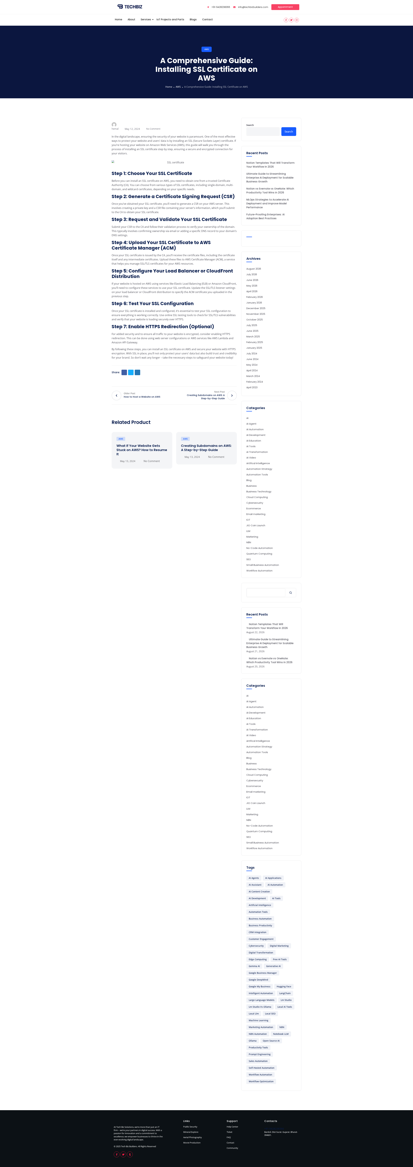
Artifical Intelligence (258, 463)
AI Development (256, 435)
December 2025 (255, 308)
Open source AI (271, 1040)
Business (251, 486)
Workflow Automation (259, 570)
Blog (249, 480)
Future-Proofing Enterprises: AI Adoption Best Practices (265, 216)
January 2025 (254, 348)
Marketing (252, 536)
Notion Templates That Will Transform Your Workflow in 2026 (270, 164)
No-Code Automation (259, 548)
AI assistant (255, 884)
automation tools (258, 911)
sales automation (258, 1061)
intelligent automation (261, 993)
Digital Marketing (279, 945)
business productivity (260, 925)
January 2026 (254, 302)
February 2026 (254, 297)
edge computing (258, 959)
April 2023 (251, 387)
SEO (248, 559)
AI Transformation (257, 452)
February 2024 (254, 381)
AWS (206, 49)
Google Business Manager (263, 972)
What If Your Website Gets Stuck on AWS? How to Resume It (141, 449)
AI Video (251, 457)
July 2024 (251, 353)
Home (118, 19)
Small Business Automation (262, 565)
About (131, 19)
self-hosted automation (261, 1067)
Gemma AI (254, 966)
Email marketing (255, 514)
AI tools (276, 898)
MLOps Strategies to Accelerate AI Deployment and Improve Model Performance (267, 203)
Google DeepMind (258, 979)
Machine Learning (258, 1020)
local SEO (270, 1013)
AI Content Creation (259, 891)
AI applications (273, 877)
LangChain (285, 993)
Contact (207, 19)
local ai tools (284, 1006)
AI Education (253, 440)
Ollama (253, 1040)
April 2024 (252, 370)
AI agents (254, 877)
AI (247, 418)
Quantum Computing (259, 553)
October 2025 (254, 319)
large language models (261, 1000)
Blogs (193, 19)
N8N (248, 542)
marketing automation (261, 1027)
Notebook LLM (281, 1033)
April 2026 (251, 291)
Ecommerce (253, 508)
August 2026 (253, 268)
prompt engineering (260, 1054)
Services (146, 19)
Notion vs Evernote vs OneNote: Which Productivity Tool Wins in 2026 (270, 190)
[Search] (290, 592)
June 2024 (252, 359)
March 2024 (253, 376)
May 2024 (251, 364)
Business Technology (258, 491)
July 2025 (251, 325)
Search (250, 125)
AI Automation (255, 429)
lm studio (286, 1000)
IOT (248, 519)
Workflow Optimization (261, 1081)
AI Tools (251, 446)
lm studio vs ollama (260, 1006)
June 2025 (252, 331)
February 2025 (254, 342)
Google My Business (259, 986)
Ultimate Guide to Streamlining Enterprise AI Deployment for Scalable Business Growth (269, 177)
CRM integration (257, 932)
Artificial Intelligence (260, 905)
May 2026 (251, 285)
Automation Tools (257, 474)
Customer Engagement (261, 939)
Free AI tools (280, 959)
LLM (248, 531)
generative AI (273, 966)
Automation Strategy (259, 469)
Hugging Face (284, 986)
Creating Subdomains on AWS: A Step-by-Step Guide (206, 447)
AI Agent (251, 423)
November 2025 (255, 314)
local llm (254, 1013)
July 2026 (251, 274)
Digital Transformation (261, 952)
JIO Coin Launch (255, 525)
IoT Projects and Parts (170, 19)
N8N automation (258, 1033)
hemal (115, 128)
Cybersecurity (254, 502)
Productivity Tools (258, 1047)
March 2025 (253, 336)
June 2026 (252, 280)
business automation (260, 918)
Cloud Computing (257, 497)
